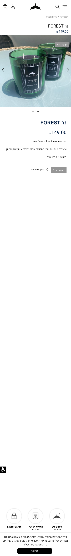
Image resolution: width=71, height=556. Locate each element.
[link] (35, 6)
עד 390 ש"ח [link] (51, 17)
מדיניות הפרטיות (38, 544)
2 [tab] (33, 111)
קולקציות (64, 17)
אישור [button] (34, 551)
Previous (68, 70)
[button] (64, 6)
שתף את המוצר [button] (37, 169)
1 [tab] (38, 111)
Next (3, 70)
